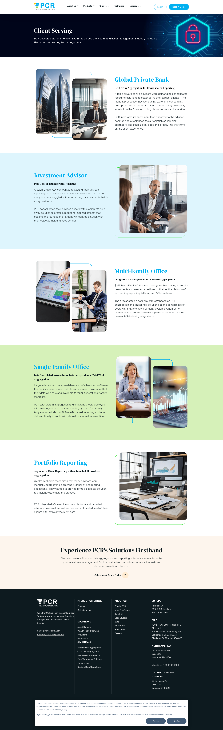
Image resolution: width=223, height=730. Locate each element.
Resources (133, 6)
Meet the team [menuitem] (122, 610)
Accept (156, 721)
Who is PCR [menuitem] (120, 606)
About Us (71, 6)
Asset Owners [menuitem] (84, 627)
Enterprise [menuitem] (82, 638)
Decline (177, 721)
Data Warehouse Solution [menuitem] (89, 659)
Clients (103, 6)
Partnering (119, 6)
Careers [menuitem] (118, 633)
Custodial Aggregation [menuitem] (88, 651)
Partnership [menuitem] (120, 629)
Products (87, 6)
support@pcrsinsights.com (50, 634)
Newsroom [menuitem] (120, 625)
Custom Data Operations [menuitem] (89, 667)
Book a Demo (179, 7)
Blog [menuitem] (117, 622)
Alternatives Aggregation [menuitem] (89, 647)
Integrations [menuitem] (83, 663)
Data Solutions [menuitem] (84, 610)
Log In (160, 7)
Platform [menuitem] (81, 606)
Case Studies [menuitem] (121, 618)
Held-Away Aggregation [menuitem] (88, 655)
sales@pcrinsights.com (48, 631)
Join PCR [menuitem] (119, 614)
